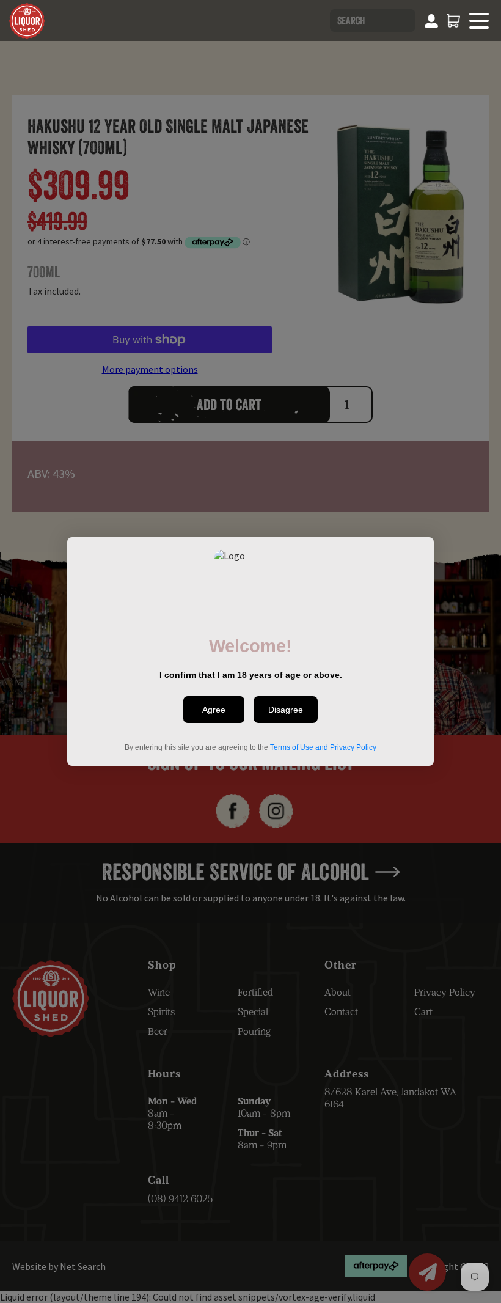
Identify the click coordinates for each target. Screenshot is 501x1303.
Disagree (285, 709)
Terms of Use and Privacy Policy (323, 747)
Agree (213, 709)
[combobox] (372, 20)
